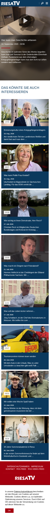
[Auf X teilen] (9, 71)
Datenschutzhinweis (18, 466)
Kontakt (10, 469)
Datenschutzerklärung (23, 491)
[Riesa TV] (10, 3)
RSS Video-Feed (36, 469)
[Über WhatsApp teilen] (14, 71)
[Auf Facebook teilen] (3, 71)
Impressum (37, 466)
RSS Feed (21, 469)
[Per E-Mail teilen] (19, 71)
